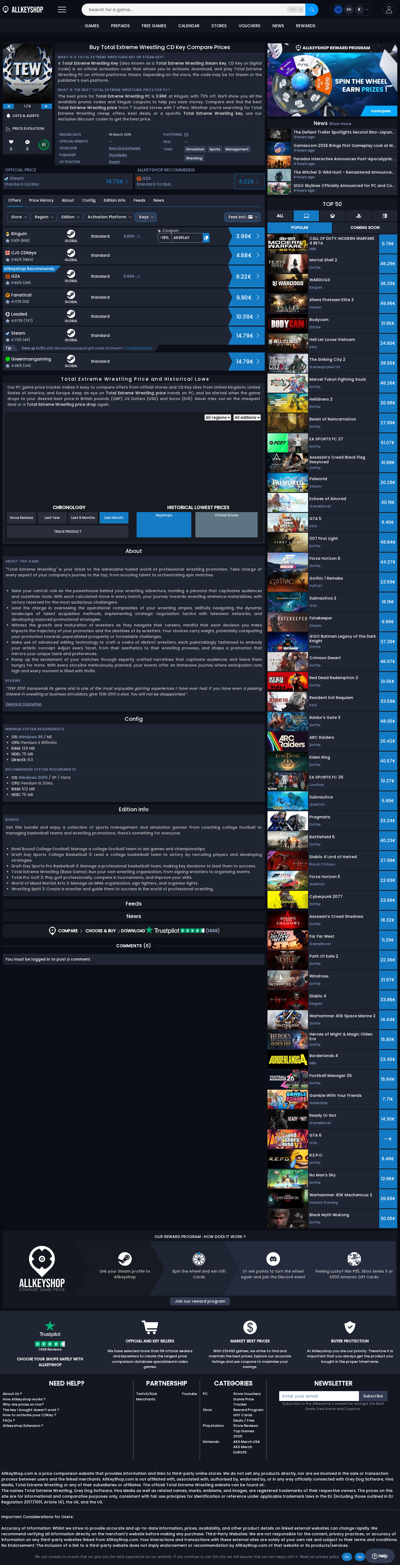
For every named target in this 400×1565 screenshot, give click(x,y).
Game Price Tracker (243, 1402)
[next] (46, 106)
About (68, 200)
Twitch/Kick (146, 1393)
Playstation (213, 1425)
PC (205, 1393)
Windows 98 (31, 737)
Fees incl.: (238, 217)
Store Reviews (245, 1425)
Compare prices (138, 348)
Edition (68, 217)
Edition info (114, 200)
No (360, 1557)
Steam (114, 161)
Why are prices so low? (23, 1404)
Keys (144, 217)
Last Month (113, 517)
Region (41, 217)
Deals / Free (243, 1420)
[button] (389, 10)
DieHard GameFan (24, 704)
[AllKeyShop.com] (23, 10)
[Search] (311, 10)
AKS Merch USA (246, 1441)
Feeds (139, 200)
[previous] (8, 106)
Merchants (145, 1399)
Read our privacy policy (319, 1556)
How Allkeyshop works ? (24, 1399)
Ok (346, 1557)
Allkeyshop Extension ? (23, 1425)
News (158, 200)
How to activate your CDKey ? (29, 1415)
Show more (340, 123)
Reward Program (248, 1409)
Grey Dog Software (124, 148)
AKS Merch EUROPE (242, 1449)
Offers (14, 200)
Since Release (21, 517)
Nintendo (211, 1441)
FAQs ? (9, 1420)
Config (89, 200)
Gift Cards (242, 1415)
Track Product (68, 531)
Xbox (207, 1409)
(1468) (212, 931)
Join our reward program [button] (200, 1301)
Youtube (189, 1393)
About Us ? (12, 1393)
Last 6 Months (83, 517)
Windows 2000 (33, 777)
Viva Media (118, 155)
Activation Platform (107, 217)
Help (382, 1556)
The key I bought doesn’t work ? (31, 1409)
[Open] (62, 10)
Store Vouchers (247, 1393)
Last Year (52, 517)
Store (16, 217)
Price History (41, 200)
